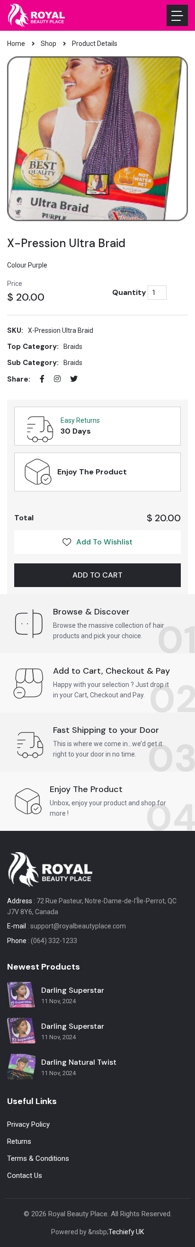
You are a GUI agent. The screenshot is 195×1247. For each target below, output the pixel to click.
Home (16, 43)
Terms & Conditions (38, 1158)
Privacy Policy (28, 1124)
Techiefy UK (126, 1232)
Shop (48, 43)
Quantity (129, 292)
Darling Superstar (72, 990)
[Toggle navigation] (177, 15)
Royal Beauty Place (77, 1214)
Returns (19, 1141)
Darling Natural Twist (78, 1062)
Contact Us (24, 1175)
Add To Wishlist (104, 542)
